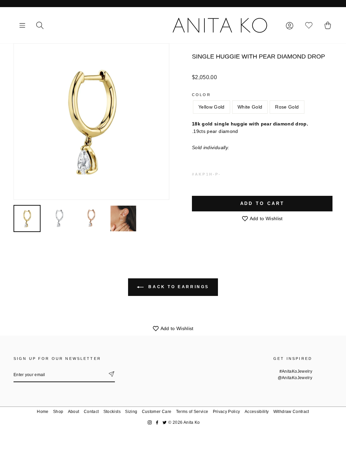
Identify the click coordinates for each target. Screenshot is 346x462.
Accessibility (257, 411)
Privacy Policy (226, 411)
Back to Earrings (177, 286)
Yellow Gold (211, 107)
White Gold (250, 107)
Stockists (112, 411)
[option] (91, 121)
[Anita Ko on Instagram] (149, 422)
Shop (58, 411)
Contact (91, 411)
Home (42, 411)
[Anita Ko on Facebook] (157, 422)
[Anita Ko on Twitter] (164, 422)
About (73, 411)
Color (201, 95)
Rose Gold (287, 107)
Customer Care (157, 411)
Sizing (131, 411)
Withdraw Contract (291, 411)
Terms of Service (192, 411)
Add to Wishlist (265, 218)
